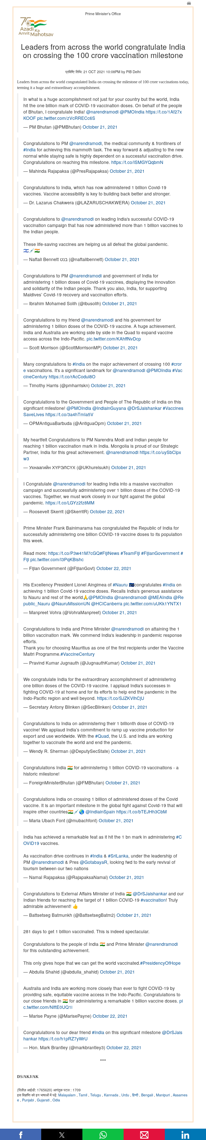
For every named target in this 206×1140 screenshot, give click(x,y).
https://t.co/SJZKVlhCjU (120, 698)
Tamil (83, 1094)
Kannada (111, 1094)
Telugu (96, 1094)
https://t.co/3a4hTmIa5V (69, 414)
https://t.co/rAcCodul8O (72, 376)
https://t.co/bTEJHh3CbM (141, 811)
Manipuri (163, 1094)
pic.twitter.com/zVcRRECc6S (66, 118)
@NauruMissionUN (70, 603)
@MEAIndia (160, 597)
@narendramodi (102, 111)
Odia (56, 1099)
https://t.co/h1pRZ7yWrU (63, 1038)
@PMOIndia (132, 111)
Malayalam (67, 1094)
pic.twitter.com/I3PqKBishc (57, 559)
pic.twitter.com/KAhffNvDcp (114, 338)
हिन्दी (135, 1094)
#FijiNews (109, 553)
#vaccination (153, 900)
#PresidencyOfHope (160, 963)
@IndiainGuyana (109, 408)
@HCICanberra (106, 603)
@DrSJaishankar (144, 408)
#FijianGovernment (160, 553)
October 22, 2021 (107, 511)
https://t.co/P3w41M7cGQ (74, 553)
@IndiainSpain (100, 811)
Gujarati (43, 1099)
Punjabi (28, 1099)
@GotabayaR (93, 862)
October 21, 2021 (100, 127)
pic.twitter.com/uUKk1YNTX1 (153, 603)
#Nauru (120, 584)
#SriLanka (118, 855)
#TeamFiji (130, 553)
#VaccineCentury (78, 654)
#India (29, 149)
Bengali (147, 1094)
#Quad (102, 736)
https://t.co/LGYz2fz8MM (69, 502)
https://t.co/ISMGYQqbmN (137, 162)
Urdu (125, 1094)
